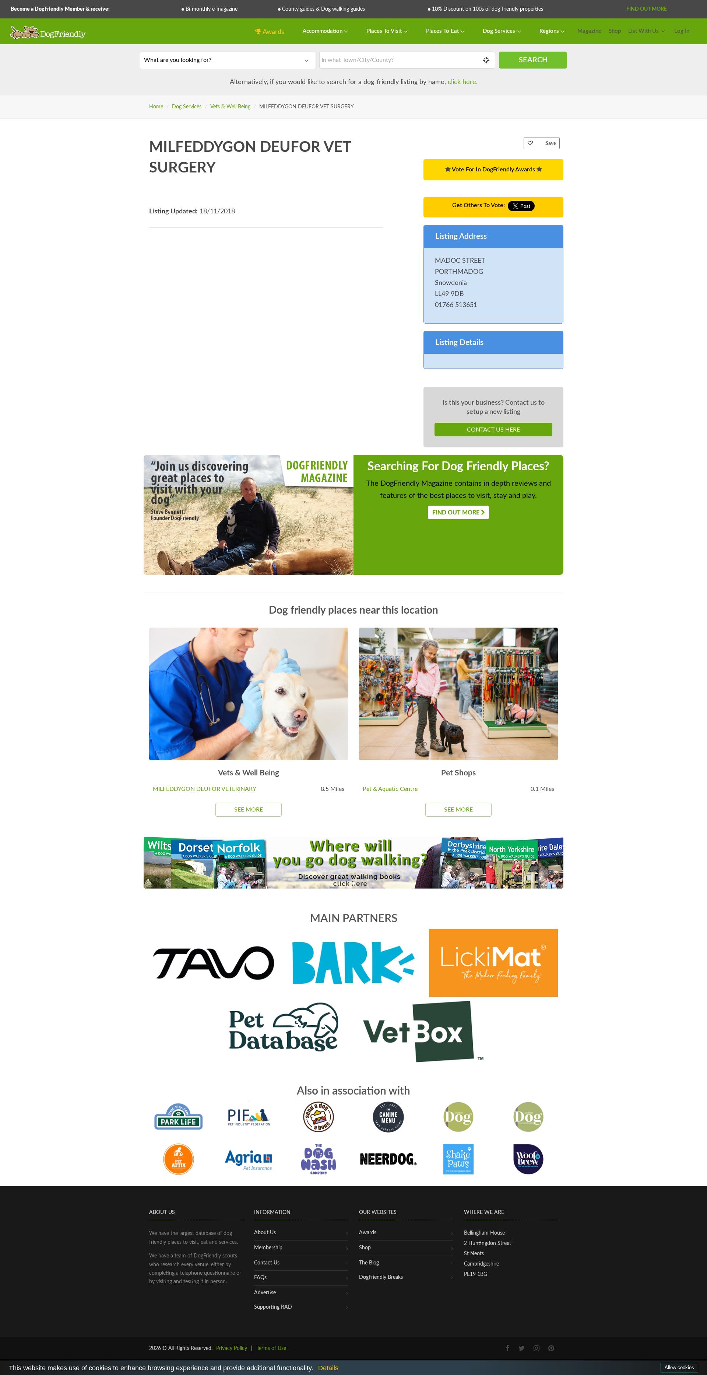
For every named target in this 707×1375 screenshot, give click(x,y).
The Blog (369, 1263)
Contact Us (266, 1263)
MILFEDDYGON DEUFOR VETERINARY (204, 789)
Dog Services (500, 31)
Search (533, 60)
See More (248, 810)
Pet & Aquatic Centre (390, 789)
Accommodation (323, 31)
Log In (681, 31)
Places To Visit (384, 31)
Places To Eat (443, 31)
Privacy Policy (231, 1348)
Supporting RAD (273, 1307)
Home (156, 106)
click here (462, 82)
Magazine (589, 31)
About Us (265, 1232)
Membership (268, 1247)
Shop (615, 31)
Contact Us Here (493, 430)
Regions (549, 31)
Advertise (265, 1292)
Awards (272, 32)
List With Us (643, 31)
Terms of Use (271, 1348)
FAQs (260, 1277)
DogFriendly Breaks (381, 1277)
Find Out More (646, 9)
